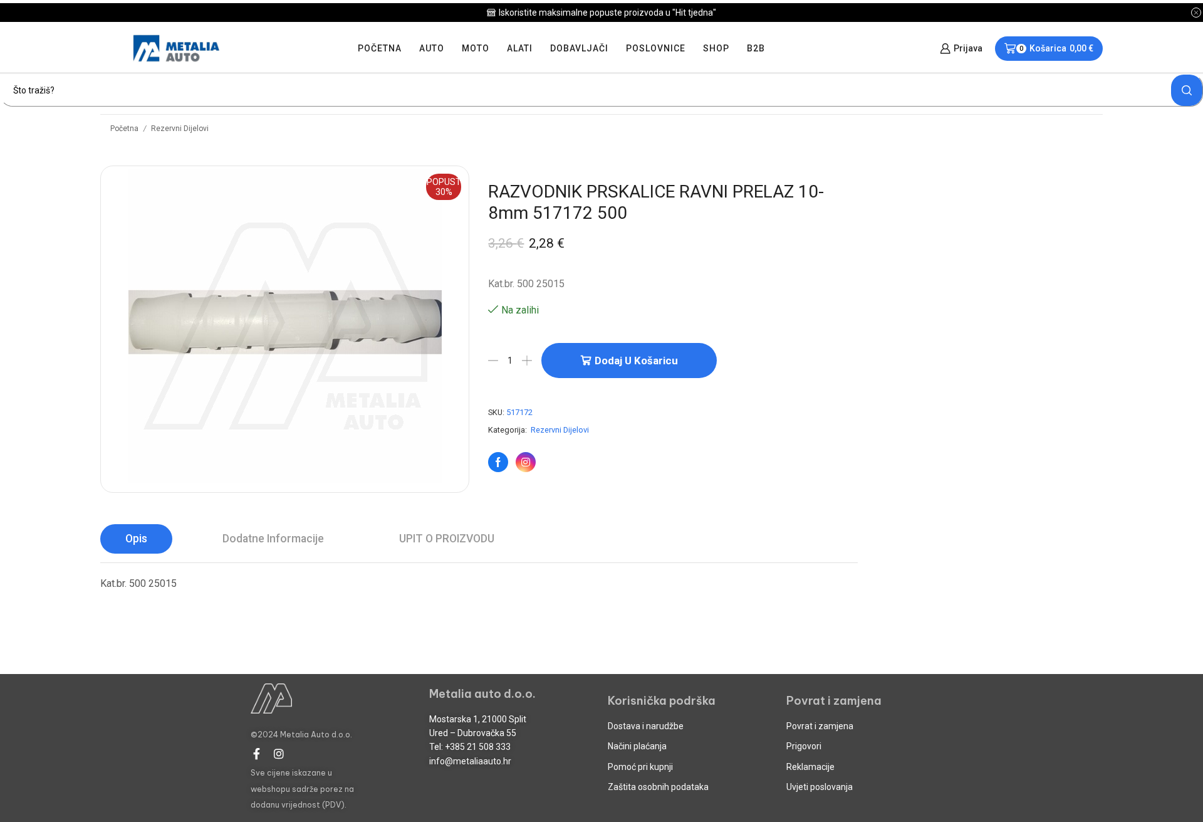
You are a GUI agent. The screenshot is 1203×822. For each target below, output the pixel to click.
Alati (520, 48)
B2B (756, 48)
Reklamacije (810, 767)
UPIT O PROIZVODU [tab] (446, 538)
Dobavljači (579, 48)
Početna (380, 48)
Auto (431, 48)
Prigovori (803, 746)
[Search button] (1186, 90)
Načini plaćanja (637, 746)
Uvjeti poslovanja (819, 787)
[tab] (136, 538)
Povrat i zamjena (819, 726)
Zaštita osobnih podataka (658, 787)
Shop (716, 48)
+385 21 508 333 (478, 747)
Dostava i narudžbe (646, 726)
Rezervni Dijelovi (180, 128)
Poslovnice (655, 48)
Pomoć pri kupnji (640, 767)
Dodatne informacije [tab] (273, 538)
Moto (475, 48)
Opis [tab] (136, 538)
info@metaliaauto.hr (470, 761)
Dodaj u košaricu (636, 360)
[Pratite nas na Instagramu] (526, 462)
